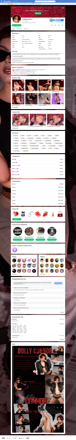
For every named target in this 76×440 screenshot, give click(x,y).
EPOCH (23, 436)
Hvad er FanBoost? (60, 22)
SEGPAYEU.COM (27, 436)
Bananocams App (38, 3)
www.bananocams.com (15, 436)
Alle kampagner (22, 3)
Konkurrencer (29, 3)
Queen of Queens (34, 69)
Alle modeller (4, 3)
